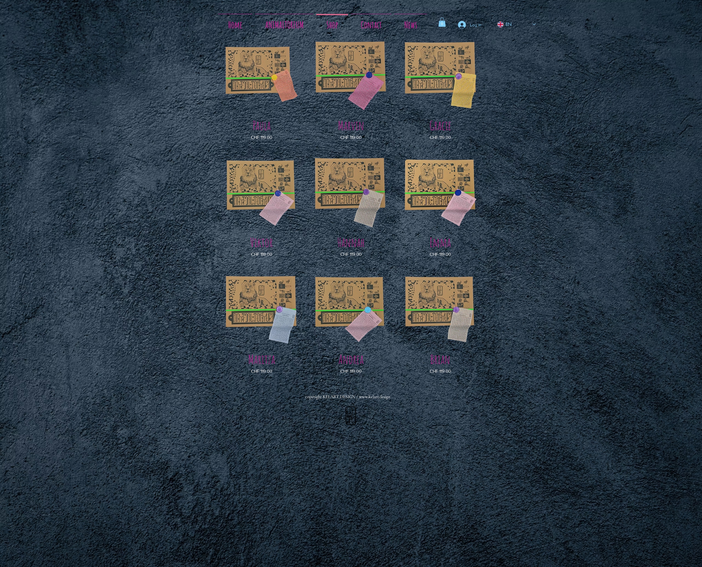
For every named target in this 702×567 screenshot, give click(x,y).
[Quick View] (261, 75)
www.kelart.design (374, 397)
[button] (442, 22)
